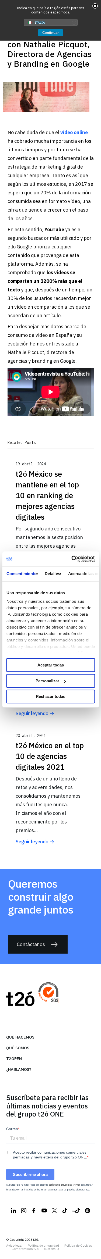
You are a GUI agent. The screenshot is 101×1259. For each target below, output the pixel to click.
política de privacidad (60, 1184)
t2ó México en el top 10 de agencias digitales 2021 (50, 756)
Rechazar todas (50, 696)
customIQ (51, 1248)
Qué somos (17, 1047)
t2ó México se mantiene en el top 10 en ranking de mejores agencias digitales (47, 495)
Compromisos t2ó (25, 1248)
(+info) (76, 1184)
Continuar (50, 33)
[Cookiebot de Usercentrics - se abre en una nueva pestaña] (72, 558)
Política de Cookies (78, 1245)
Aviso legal (14, 1245)
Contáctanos (31, 944)
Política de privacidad (43, 1245)
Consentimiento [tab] (21, 573)
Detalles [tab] (52, 573)
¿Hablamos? (18, 1069)
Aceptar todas (50, 665)
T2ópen (14, 1058)
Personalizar (47, 681)
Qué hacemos (20, 1037)
